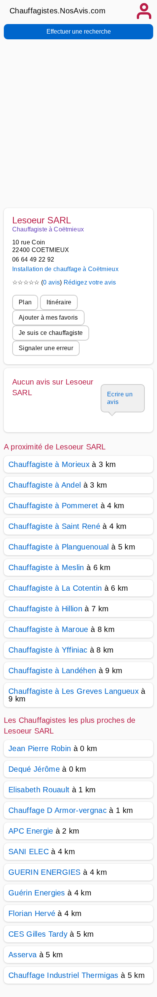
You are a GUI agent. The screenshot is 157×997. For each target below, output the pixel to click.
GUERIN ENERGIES (44, 872)
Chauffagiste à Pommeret (53, 505)
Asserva (22, 954)
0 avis (51, 282)
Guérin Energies (36, 893)
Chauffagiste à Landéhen (52, 670)
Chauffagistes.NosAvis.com (58, 10)
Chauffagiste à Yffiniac (47, 650)
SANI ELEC (28, 851)
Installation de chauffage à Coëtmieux (65, 269)
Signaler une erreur (46, 348)
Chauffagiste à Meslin (46, 567)
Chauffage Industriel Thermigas (63, 975)
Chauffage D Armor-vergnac (57, 810)
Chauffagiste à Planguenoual (58, 547)
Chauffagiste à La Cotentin (55, 588)
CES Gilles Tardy (37, 934)
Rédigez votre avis (90, 282)
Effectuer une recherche (78, 31)
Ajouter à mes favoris (48, 317)
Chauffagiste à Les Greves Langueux (73, 691)
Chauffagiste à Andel (44, 485)
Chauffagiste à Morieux (49, 464)
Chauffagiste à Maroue (48, 629)
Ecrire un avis (120, 398)
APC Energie (30, 831)
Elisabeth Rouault (38, 789)
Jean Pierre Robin (39, 748)
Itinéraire (58, 302)
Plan (25, 302)
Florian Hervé (31, 913)
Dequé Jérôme (34, 769)
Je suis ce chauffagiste (51, 333)
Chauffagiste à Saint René (54, 526)
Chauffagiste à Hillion (45, 608)
